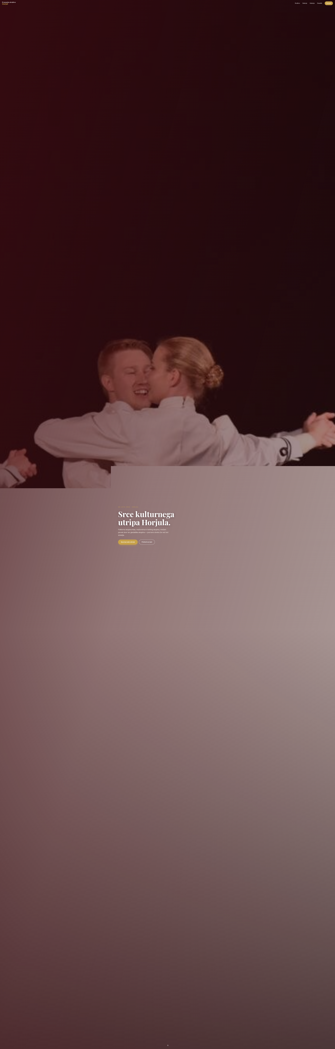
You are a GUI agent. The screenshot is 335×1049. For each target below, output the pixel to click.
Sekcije (304, 3)
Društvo (297, 3)
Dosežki (319, 3)
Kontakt (328, 3)
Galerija (312, 3)
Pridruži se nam (147, 542)
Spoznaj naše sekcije (128, 542)
